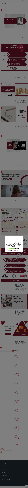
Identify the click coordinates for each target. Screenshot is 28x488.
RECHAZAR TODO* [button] (16, 248)
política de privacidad (16, 243)
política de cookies (18, 242)
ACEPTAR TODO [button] (11, 248)
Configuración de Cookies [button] (16, 247)
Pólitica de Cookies (17, 250)
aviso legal (10, 243)
